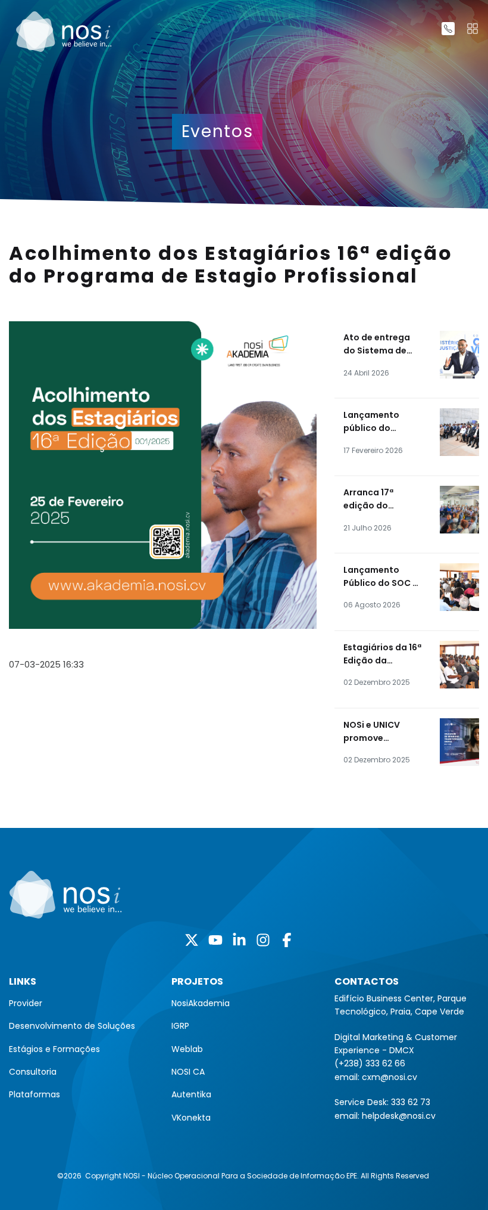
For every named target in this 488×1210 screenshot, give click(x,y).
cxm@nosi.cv (389, 1077)
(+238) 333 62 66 (369, 1063)
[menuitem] (81, 1003)
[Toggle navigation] (472, 28)
